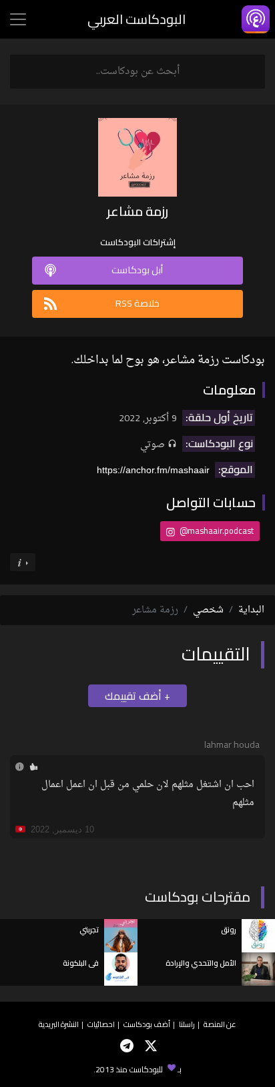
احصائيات (101, 1024)
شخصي (208, 610)
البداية (251, 610)
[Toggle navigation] (18, 19)
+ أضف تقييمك (137, 696)
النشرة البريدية (59, 1024)
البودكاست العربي (136, 19)
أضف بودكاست (146, 1024)
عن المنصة (220, 1024)
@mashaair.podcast (216, 531)
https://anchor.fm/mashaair (153, 470)
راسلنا (187, 1024)
